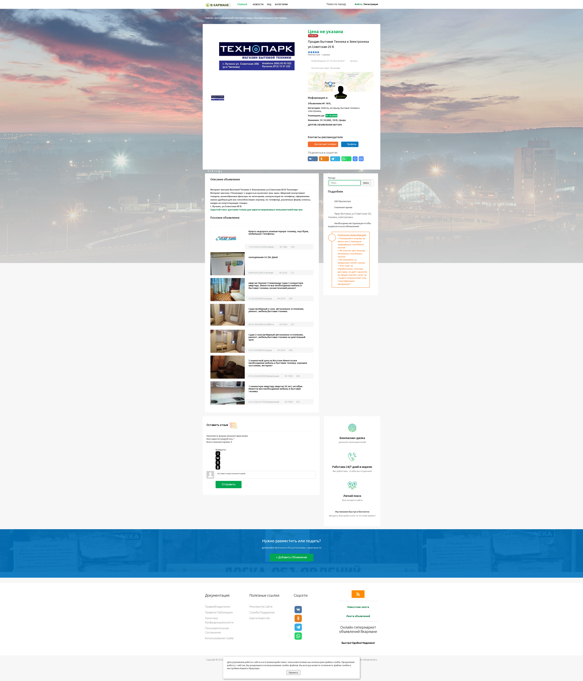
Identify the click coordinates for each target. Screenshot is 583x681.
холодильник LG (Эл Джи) (263, 257)
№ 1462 (283, 247)
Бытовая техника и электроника (271, 18)
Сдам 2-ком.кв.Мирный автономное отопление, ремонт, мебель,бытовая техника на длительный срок (277, 337)
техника (332, 217)
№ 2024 (283, 324)
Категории (281, 4)
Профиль (351, 144)
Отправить (228, 484)
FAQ (269, 4)
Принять (293, 672)
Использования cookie (219, 638)
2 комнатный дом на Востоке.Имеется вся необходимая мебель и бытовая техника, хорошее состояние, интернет (278, 363)
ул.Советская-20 (361, 213)
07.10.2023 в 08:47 (335, 61)
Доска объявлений (224, 18)
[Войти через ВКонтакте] (218, 458)
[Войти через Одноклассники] (218, 467)
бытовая (346, 213)
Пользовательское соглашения (217, 630)
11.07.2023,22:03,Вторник (261, 247)
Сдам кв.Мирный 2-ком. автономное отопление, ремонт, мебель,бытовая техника (276, 310)
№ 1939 (289, 402)
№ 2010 (281, 350)
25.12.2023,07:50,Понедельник (264, 402)
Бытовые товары (244, 18)
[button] (213, 59)
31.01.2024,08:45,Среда (260, 350)
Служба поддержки (262, 612)
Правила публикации (219, 612)
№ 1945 (289, 376)
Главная (242, 4)
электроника (345, 217)
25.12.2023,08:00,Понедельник (264, 376)
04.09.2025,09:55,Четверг (261, 273)
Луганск (354, 61)
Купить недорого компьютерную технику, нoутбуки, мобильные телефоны (279, 232)
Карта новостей (259, 618)
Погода (331, 178)
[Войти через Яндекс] (218, 462)
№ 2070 (281, 298)
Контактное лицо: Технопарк (325, 68)
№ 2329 (283, 273)
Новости (258, 4)
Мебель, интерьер (330, 108)
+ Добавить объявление (291, 557)
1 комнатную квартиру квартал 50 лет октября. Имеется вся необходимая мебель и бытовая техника (276, 389)
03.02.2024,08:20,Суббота (261, 324)
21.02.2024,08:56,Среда (260, 298)
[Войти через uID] (218, 453)
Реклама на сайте (261, 606)
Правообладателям (217, 606)
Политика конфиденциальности (219, 620)
